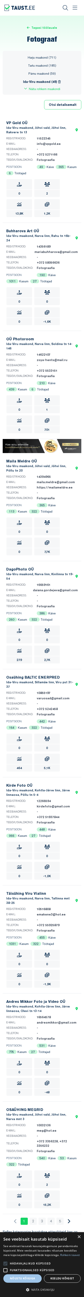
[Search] (65, 7)
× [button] (79, 1237)
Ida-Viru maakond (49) (40, 82)
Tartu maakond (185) (42, 66)
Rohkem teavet (70, 1255)
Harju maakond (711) (42, 57)
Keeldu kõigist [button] (62, 1278)
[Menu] (75, 7)
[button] (76, 129)
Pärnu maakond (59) (42, 74)
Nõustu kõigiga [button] (22, 1278)
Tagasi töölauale (44, 28)
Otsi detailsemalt (63, 105)
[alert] (42, 1264)
